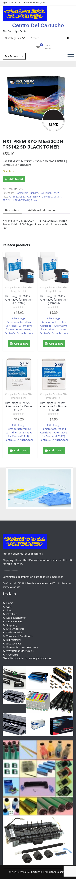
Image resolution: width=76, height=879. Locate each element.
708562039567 (16, 196)
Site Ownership (15, 628)
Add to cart (16, 179)
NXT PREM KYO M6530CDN (42, 196)
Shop (9, 610)
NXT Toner (45, 193)
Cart (8, 606)
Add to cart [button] (21, 343)
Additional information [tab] (42, 210)
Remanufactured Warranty (22, 647)
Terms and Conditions (19, 636)
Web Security (14, 632)
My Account (13, 56)
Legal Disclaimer (16, 617)
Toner (55, 193)
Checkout (11, 614)
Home (9, 603)
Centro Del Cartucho (38, 25)
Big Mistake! (13, 639)
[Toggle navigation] (70, 56)
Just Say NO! (13, 643)
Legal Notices (14, 621)
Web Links (12, 654)
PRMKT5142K (22, 200)
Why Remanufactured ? (20, 651)
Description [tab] (12, 210)
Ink (24, 291)
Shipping (11, 625)
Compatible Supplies (27, 193)
